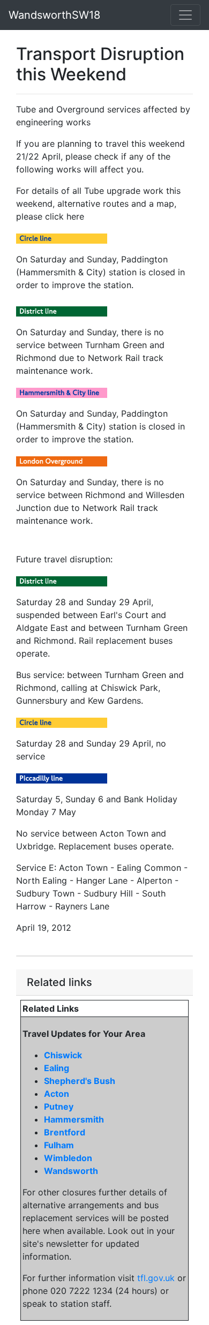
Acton (56, 1093)
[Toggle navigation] (185, 15)
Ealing (56, 1068)
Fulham (59, 1145)
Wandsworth (71, 1170)
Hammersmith (74, 1119)
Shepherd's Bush (79, 1080)
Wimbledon (68, 1158)
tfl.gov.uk (156, 1278)
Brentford (64, 1132)
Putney (58, 1106)
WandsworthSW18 (54, 15)
